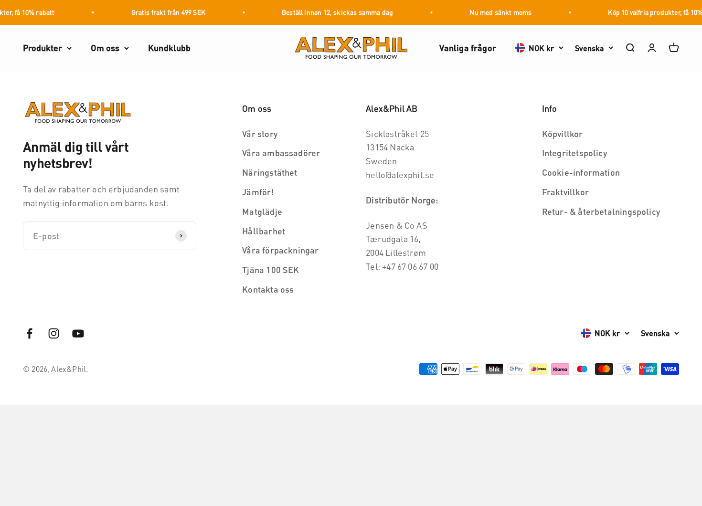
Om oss (105, 47)
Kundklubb (169, 47)
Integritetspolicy (574, 152)
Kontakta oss (268, 289)
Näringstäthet (269, 172)
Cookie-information (581, 172)
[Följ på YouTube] (78, 333)
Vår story (259, 133)
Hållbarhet (263, 230)
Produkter (42, 47)
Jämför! (258, 191)
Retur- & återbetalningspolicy (601, 211)
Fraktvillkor (565, 191)
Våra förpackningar (280, 249)
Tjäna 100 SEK (270, 269)
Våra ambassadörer (281, 152)
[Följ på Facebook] (29, 333)
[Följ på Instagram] (53, 333)
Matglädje (262, 211)
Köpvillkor (562, 133)
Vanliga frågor (467, 47)
